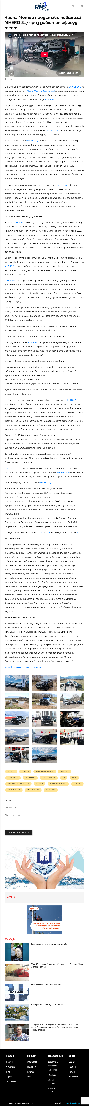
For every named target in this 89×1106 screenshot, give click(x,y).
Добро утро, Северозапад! (53, 1063)
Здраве (9, 1077)
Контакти (73, 1077)
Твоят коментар (13, 815)
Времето (72, 1062)
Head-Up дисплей (33, 790)
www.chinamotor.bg (14, 667)
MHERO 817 (51, 99)
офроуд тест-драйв (49, 777)
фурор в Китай (30, 777)
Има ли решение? (52, 1081)
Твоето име (10, 808)
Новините (52, 1075)
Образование (32, 1062)
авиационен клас (14, 790)
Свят (29, 1077)
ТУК (41, 532)
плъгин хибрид (13, 777)
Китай (74, 777)
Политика (10, 1062)
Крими (8, 1072)
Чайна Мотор (50, 790)
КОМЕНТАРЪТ (53, 1070)
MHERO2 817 (11, 280)
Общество (10, 1067)
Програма (73, 1067)
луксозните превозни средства (18, 784)
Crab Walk (77, 784)
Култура (30, 1072)
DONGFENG (75, 86)
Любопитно (11, 1082)
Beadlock (39, 784)
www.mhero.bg (33, 667)
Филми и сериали (51, 1090)
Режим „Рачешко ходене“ (58, 784)
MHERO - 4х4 (64, 771)
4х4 (64, 777)
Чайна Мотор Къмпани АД (41, 91)
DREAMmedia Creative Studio (72, 1103)
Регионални (31, 1067)
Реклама (72, 1072)
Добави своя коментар (19, 832)
